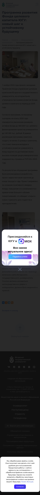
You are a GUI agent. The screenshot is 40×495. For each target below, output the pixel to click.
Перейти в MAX (20, 257)
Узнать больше (27, 482)
